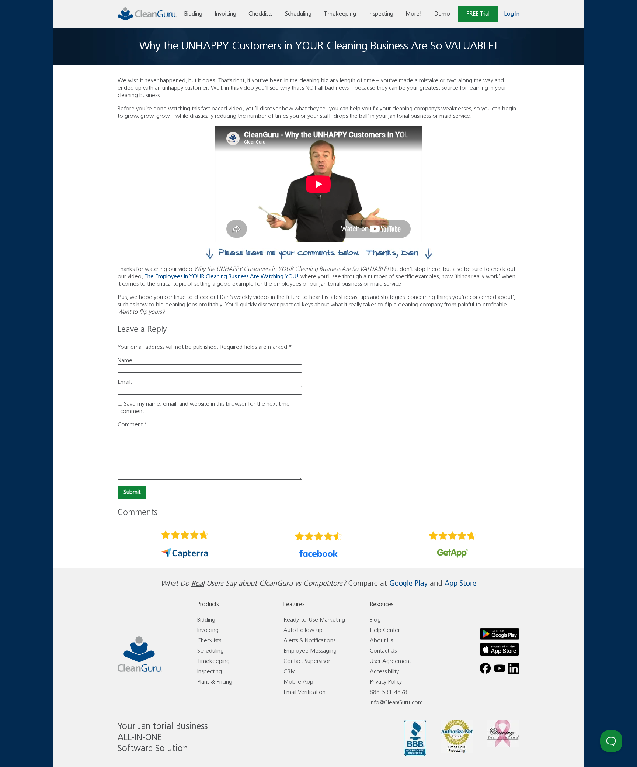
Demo (442, 14)
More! (413, 14)
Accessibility (384, 671)
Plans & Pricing (214, 682)
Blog (375, 620)
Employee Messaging (310, 651)
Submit (131, 492)
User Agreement (390, 661)
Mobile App (298, 682)
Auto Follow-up (303, 630)
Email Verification (304, 692)
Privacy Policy (386, 682)
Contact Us (383, 651)
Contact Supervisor (306, 661)
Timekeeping (340, 14)
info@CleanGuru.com (396, 702)
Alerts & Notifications (309, 640)
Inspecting (381, 14)
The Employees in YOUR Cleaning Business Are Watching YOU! (222, 276)
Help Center (385, 630)
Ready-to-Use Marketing (314, 620)
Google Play (408, 583)
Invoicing (225, 14)
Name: (126, 360)
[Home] (147, 14)
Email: (125, 382)
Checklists (260, 14)
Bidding (193, 14)
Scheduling (298, 14)
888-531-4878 (388, 692)
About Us (381, 640)
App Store (460, 583)
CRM (289, 671)
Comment (132, 424)
